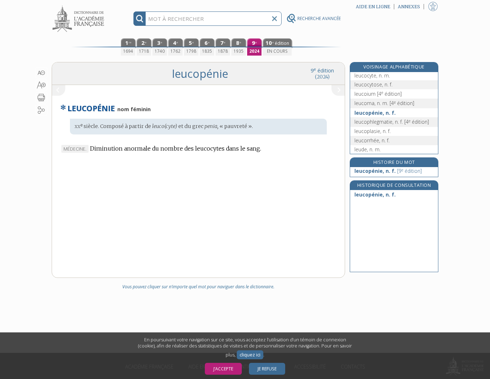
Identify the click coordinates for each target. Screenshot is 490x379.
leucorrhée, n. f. (372, 140)
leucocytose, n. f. (373, 84)
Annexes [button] (409, 6)
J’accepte (223, 369)
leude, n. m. (367, 149)
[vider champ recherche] (274, 18)
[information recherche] (139, 18)
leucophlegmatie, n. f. (391, 121)
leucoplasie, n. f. (372, 131)
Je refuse (267, 369)
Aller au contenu (79, 6)
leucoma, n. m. (384, 103)
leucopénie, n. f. (375, 112)
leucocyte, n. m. (372, 75)
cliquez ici (250, 355)
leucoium (378, 93)
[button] (41, 73)
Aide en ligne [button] (373, 6)
